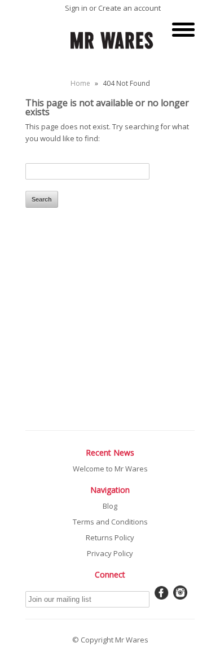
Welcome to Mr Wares (110, 469)
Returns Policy (110, 537)
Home (80, 83)
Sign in (76, 8)
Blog (110, 506)
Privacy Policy (110, 553)
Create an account (129, 8)
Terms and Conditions (110, 522)
